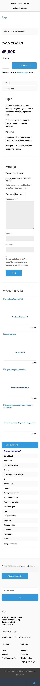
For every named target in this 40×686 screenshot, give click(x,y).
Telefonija (7, 530)
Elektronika (8, 534)
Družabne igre (9, 507)
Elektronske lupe (10, 516)
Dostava (5, 654)
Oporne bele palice (11, 465)
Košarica (15, 8)
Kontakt (26, 3)
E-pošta (9, 245)
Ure (5, 479)
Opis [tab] (8, 83)
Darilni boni (8, 456)
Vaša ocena (10, 194)
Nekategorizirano (22, 72)
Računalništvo (9, 525)
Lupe (6, 511)
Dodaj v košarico (24, 65)
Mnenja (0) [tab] (10, 88)
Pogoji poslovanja (8, 658)
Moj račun (24, 8)
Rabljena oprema (10, 544)
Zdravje (6, 488)
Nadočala (7, 520)
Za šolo (6, 539)
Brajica (6, 470)
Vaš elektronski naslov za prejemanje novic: (18, 566)
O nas (20, 3)
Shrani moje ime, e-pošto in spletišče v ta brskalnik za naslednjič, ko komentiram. (17, 262)
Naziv (8, 233)
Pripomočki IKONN (11, 497)
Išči (20, 598)
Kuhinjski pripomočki (12, 493)
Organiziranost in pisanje (13, 474)
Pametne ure (8, 484)
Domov (13, 3)
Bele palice (8, 461)
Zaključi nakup (26, 658)
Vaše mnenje (12, 199)
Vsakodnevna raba (11, 502)
